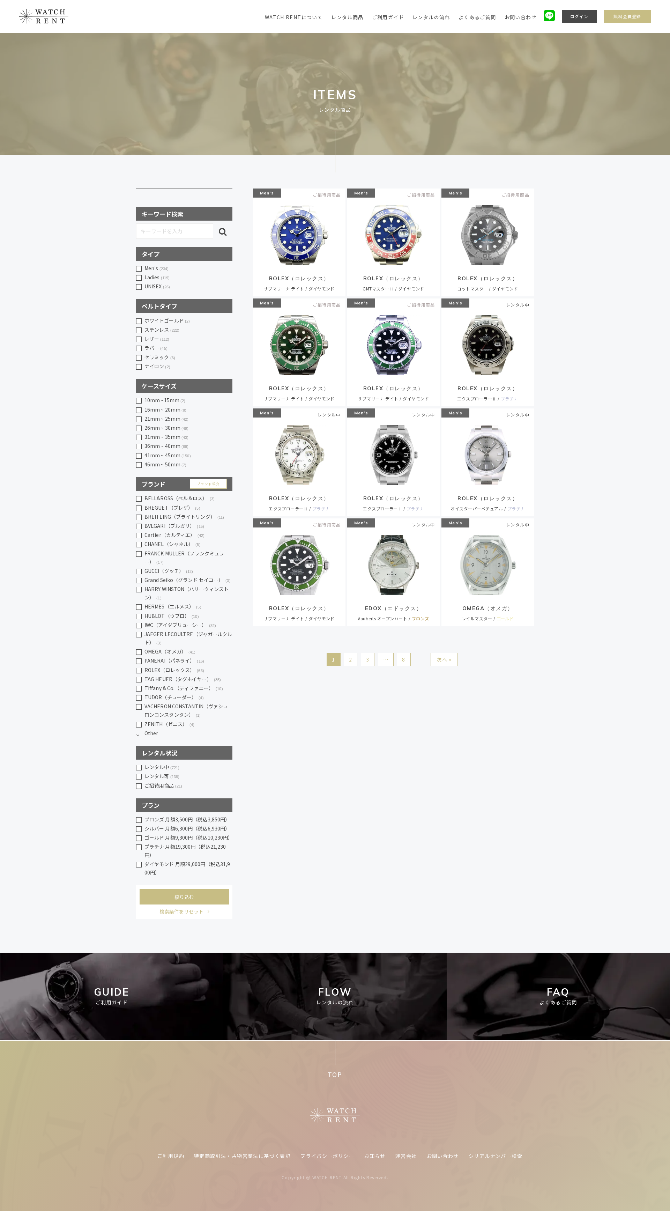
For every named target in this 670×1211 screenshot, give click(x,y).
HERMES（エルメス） (172, 606)
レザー (156, 338)
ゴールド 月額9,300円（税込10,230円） (188, 837)
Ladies (157, 277)
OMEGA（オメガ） (170, 651)
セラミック (159, 357)
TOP (335, 1074)
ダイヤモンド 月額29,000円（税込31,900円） (187, 868)
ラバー (156, 347)
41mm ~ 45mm (167, 455)
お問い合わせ (521, 17)
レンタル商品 (347, 17)
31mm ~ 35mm (166, 436)
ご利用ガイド (388, 17)
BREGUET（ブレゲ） (172, 507)
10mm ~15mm (164, 400)
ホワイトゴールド (167, 320)
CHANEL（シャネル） (172, 543)
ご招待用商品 (163, 785)
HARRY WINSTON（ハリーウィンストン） (186, 593)
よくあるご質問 (477, 17)
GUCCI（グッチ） (168, 570)
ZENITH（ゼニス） (169, 724)
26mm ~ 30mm (166, 427)
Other (151, 733)
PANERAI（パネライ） (174, 660)
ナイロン (157, 366)
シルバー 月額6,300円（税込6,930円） (187, 828)
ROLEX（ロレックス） (174, 669)
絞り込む (184, 896)
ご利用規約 (170, 1155)
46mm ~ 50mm (165, 464)
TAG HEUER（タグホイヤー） (182, 678)
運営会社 (406, 1155)
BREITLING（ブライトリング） (184, 516)
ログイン (579, 16)
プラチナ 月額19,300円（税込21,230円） (185, 850)
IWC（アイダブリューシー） (180, 624)
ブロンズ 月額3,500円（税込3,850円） (187, 819)
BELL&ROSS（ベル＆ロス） (179, 498)
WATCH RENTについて (294, 17)
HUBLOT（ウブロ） (171, 615)
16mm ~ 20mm (165, 409)
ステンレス (161, 329)
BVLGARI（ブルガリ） (174, 525)
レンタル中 (161, 766)
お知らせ (375, 1155)
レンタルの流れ (431, 17)
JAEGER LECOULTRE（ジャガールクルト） (188, 638)
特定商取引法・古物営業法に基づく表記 (242, 1155)
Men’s (267, 192)
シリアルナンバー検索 (495, 1155)
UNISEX (157, 286)
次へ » (444, 659)
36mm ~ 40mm (166, 445)
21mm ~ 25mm (166, 418)
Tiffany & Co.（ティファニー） (183, 688)
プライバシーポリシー (327, 1155)
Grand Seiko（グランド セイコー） (187, 579)
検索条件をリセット (181, 911)
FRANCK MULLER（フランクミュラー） (184, 557)
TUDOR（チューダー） (174, 697)
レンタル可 (161, 776)
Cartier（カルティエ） (174, 534)
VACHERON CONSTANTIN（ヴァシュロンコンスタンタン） (186, 710)
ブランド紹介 (208, 483)
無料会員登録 (627, 16)
